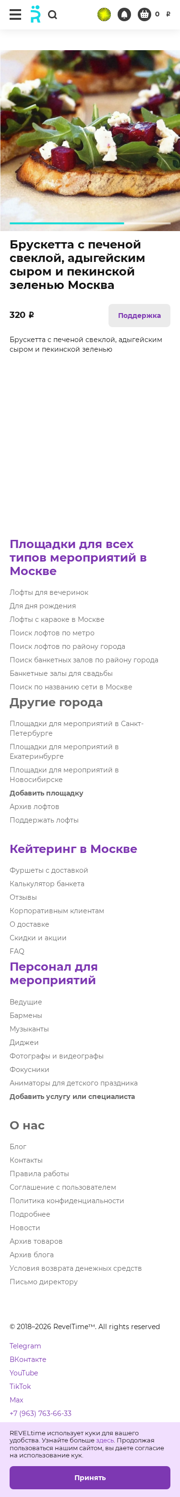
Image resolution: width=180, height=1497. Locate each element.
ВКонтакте (28, 1359)
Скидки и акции (38, 938)
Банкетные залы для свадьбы (61, 673)
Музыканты (29, 1029)
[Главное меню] (15, 14)
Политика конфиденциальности (67, 1200)
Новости (25, 1227)
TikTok (20, 1386)
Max (16, 1400)
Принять (90, 1477)
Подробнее (30, 1214)
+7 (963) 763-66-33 (41, 1413)
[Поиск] (52, 14)
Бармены (26, 1015)
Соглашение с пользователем (63, 1187)
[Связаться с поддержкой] (124, 14)
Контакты (26, 1160)
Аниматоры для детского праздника (74, 1083)
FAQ (17, 951)
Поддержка (139, 315)
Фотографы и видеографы (57, 1056)
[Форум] (104, 14)
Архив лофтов (35, 806)
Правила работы (39, 1173)
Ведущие (26, 1002)
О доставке (29, 924)
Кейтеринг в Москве (73, 849)
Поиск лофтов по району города (67, 646)
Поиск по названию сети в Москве (71, 687)
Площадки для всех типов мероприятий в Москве (78, 557)
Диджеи (24, 1042)
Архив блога (32, 1254)
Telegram (25, 1346)
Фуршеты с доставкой (49, 870)
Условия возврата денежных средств (76, 1268)
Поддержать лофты (44, 820)
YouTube (24, 1373)
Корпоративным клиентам (57, 910)
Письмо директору (44, 1281)
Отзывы (23, 897)
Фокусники (29, 1069)
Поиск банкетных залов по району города (84, 660)
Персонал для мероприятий (54, 973)
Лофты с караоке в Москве (57, 619)
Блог (18, 1146)
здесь (105, 1440)
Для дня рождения (43, 606)
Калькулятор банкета (47, 883)
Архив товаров (36, 1241)
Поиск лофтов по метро (52, 633)
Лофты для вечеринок (49, 592)
